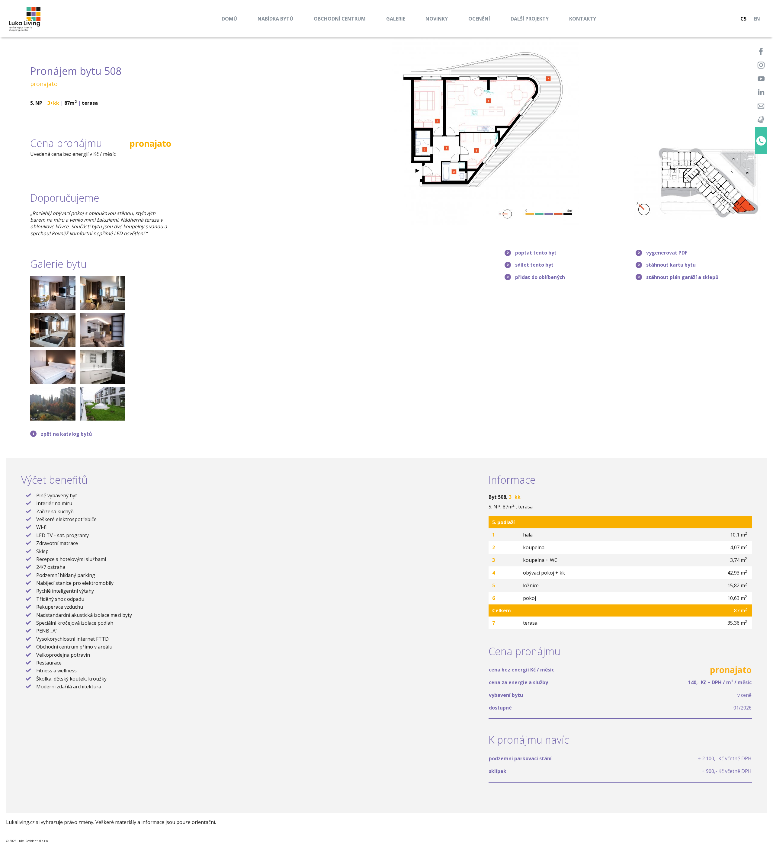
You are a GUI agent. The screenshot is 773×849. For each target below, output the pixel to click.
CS (743, 18)
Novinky (436, 18)
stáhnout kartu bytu (671, 264)
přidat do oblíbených (540, 277)
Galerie (395, 18)
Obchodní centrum (340, 18)
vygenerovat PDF (666, 252)
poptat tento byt (535, 252)
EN (757, 18)
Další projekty (530, 18)
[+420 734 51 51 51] (761, 140)
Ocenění (479, 18)
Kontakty (582, 18)
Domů (229, 18)
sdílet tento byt (534, 264)
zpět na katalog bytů (66, 434)
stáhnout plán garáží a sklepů (682, 277)
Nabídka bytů (275, 18)
